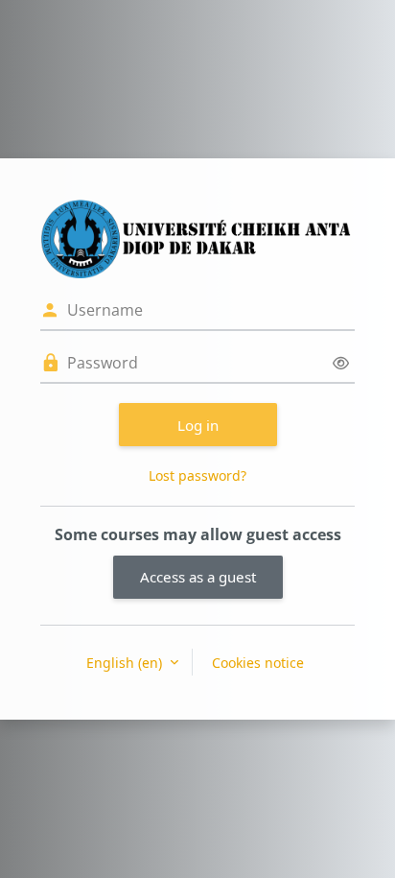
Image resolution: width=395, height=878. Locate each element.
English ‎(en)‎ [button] (126, 662)
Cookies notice (258, 662)
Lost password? (197, 475)
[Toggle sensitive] (341, 363)
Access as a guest (198, 576)
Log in (198, 425)
